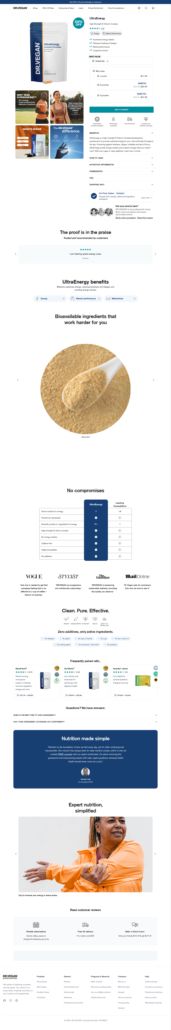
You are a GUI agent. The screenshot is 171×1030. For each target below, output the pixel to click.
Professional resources (73, 1002)
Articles (67, 981)
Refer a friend (96, 981)
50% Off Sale (48, 8)
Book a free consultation (126, 217)
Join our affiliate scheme (101, 992)
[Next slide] (155, 253)
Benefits (94, 133)
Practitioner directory (153, 992)
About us (122, 981)
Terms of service (124, 997)
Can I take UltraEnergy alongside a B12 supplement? (38, 722)
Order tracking (151, 981)
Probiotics (41, 997)
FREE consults (65, 754)
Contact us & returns (153, 987)
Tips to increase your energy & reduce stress (37, 895)
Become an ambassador (101, 987)
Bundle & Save (43, 992)
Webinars (68, 997)
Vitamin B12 (85, 437)
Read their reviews (145, 217)
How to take (96, 158)
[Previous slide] (15, 253)
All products (42, 981)
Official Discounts (98, 997)
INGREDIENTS (96, 171)
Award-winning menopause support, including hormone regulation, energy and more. (24, 683)
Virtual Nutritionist (95, 8)
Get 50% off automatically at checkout (85, 2)
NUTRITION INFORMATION (102, 164)
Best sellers (42, 987)
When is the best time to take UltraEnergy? (34, 715)
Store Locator (151, 997)
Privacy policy (123, 1002)
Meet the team (124, 987)
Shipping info (97, 184)
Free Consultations (116, 8)
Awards (121, 992)
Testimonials (69, 992)
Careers (121, 1008)
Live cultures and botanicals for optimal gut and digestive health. (71, 681)
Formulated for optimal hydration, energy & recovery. (121, 679)
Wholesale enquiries (153, 1002)
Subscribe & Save (66, 8)
